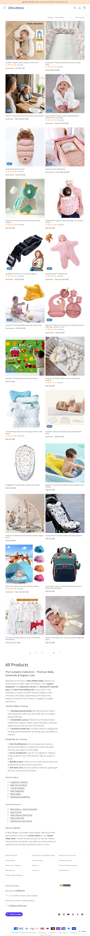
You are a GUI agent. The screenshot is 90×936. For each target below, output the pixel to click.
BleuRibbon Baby (20, 932)
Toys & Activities (17, 788)
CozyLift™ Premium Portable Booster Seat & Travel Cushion (24, 116)
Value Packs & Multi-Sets (21, 815)
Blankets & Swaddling (20, 797)
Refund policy (42, 932)
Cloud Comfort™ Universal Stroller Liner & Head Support (63, 536)
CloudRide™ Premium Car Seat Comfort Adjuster (21, 274)
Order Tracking (37, 860)
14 (54, 653)
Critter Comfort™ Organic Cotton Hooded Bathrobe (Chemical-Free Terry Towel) (62, 117)
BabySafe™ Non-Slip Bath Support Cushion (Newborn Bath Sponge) (64, 486)
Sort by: (50, 17)
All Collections (64, 870)
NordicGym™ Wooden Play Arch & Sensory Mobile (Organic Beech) (24, 536)
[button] (4, 7)
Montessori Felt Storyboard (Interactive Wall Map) (21, 378)
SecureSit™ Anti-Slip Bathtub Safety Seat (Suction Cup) (23, 325)
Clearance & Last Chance (21, 821)
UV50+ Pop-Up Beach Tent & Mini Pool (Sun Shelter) (22, 586)
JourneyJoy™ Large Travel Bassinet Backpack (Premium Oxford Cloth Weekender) (63, 587)
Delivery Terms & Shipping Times (43, 855)
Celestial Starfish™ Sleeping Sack (56, 274)
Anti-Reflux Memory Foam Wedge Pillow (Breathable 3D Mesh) (63, 432)
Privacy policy (53, 932)
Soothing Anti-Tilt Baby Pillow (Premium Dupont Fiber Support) (62, 379)
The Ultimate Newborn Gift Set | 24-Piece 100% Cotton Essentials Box (22, 638)
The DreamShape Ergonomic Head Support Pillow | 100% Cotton (23, 432)
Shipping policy (74, 932)
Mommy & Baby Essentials (68, 865)
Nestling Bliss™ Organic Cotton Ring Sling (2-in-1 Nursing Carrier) (64, 221)
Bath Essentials (17, 791)
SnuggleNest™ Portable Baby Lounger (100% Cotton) (22, 485)
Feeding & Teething (19, 782)
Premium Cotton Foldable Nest (55, 169)
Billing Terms (10, 870)
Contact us (36, 870)
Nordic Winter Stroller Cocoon (15, 169)
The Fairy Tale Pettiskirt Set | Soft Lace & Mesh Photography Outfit (64, 638)
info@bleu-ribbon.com (18, 905)
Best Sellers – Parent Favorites (23, 809)
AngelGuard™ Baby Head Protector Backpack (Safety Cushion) (22, 221)
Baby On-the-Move (18, 785)
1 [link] (30, 652)
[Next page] (59, 652)
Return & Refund (11, 855)
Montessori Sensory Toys (67, 855)
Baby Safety (15, 794)
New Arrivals (15, 812)
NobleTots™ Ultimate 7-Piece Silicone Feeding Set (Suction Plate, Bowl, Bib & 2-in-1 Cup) (64, 326)
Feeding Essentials (65, 860)
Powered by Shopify (30, 932)
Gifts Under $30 (17, 818)
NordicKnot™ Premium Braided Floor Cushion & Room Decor (63, 63)
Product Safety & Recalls (14, 875)
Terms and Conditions (13, 865)
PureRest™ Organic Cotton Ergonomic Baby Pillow (21, 63)
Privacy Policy (10, 860)
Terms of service (63, 932)
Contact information (46, 935)
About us (35, 865)
